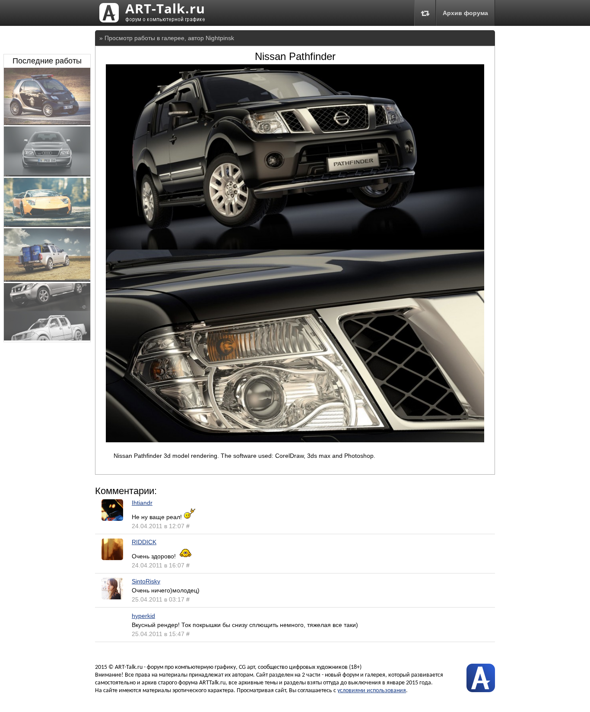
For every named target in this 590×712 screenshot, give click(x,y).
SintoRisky (146, 581)
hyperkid (143, 615)
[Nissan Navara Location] (47, 279)
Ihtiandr (142, 502)
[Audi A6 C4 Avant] (47, 174)
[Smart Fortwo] (47, 123)
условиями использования (371, 690)
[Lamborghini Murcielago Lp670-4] (47, 224)
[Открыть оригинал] (295, 440)
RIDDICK (144, 542)
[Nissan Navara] (47, 338)
